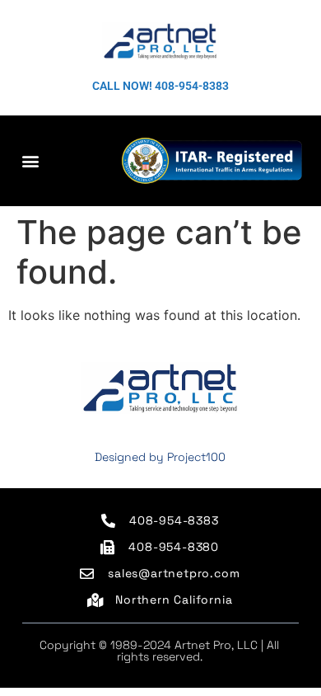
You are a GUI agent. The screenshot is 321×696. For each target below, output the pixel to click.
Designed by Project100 (160, 456)
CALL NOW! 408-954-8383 (160, 85)
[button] (30, 160)
